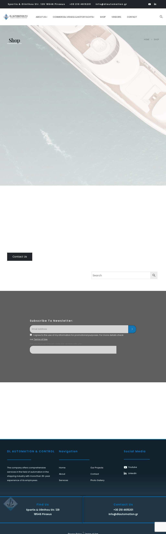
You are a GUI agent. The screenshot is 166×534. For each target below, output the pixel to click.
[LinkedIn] (155, 4)
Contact (132, 16)
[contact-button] (132, 329)
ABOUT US (41, 16)
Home (62, 467)
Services (63, 480)
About (62, 474)
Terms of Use (40, 339)
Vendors (116, 16)
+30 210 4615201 (80, 4)
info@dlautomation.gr (111, 4)
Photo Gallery (97, 480)
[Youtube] (149, 4)
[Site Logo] (13, 17)
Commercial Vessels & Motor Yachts (73, 16)
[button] (161, 17)
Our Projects (96, 467)
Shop (103, 16)
